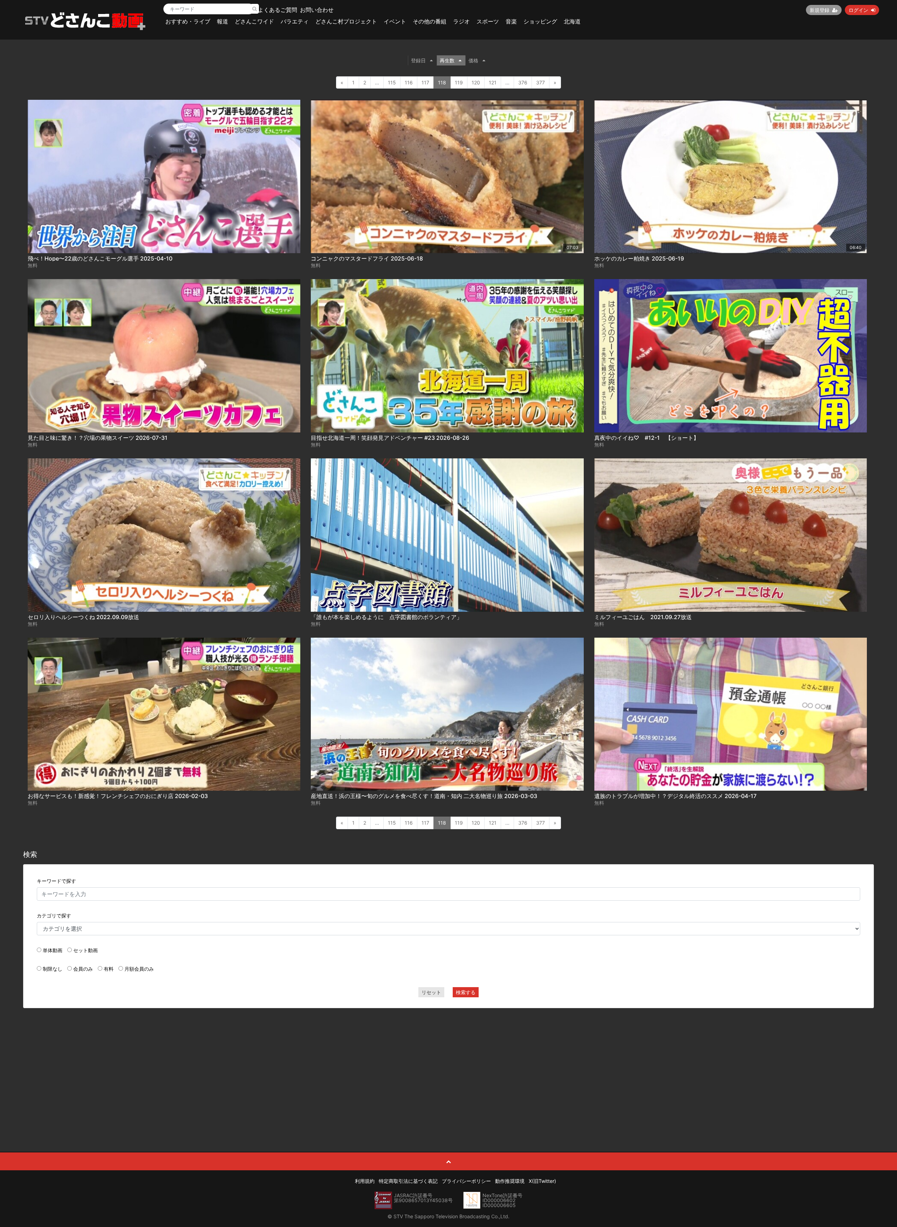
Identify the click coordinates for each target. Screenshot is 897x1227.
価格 (473, 60)
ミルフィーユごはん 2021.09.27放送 (643, 617)
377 (540, 82)
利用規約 (365, 1181)
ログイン (858, 10)
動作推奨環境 (510, 1181)
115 (392, 82)
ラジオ (461, 21)
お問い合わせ (317, 9)
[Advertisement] (448, 1064)
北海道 (572, 21)
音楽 (511, 21)
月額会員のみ (139, 969)
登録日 (418, 60)
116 (409, 82)
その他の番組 (429, 21)
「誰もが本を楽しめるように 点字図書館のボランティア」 (386, 617)
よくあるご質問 (277, 9)
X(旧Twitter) (542, 1181)
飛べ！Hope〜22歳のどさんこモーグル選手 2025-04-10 (100, 258)
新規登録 (819, 10)
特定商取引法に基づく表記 (408, 1181)
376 (522, 82)
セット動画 (85, 950)
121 (493, 82)
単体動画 (52, 950)
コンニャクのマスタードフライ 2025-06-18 (367, 258)
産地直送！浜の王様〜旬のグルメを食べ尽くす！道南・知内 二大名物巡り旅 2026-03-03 (424, 795)
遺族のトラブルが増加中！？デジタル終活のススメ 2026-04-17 (675, 795)
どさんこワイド (254, 21)
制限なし (52, 969)
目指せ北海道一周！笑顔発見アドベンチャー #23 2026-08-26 (390, 437)
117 (425, 82)
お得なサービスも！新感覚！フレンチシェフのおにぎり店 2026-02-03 (118, 795)
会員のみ (83, 969)
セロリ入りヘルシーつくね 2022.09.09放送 (83, 617)
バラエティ (295, 21)
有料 (109, 969)
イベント (395, 21)
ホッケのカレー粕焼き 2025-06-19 (639, 258)
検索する (465, 992)
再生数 (447, 60)
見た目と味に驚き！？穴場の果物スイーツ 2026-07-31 (97, 437)
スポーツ (488, 21)
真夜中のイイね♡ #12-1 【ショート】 (646, 437)
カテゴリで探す (54, 915)
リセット (431, 992)
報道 (222, 21)
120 (476, 82)
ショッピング (540, 21)
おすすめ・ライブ (187, 21)
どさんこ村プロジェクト (346, 21)
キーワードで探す (56, 881)
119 (459, 82)
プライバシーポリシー (466, 1181)
